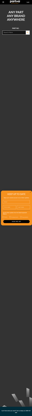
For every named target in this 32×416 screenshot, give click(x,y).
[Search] (28, 32)
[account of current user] (3, 2)
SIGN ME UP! (16, 221)
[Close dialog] (30, 192)
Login (28, 2)
